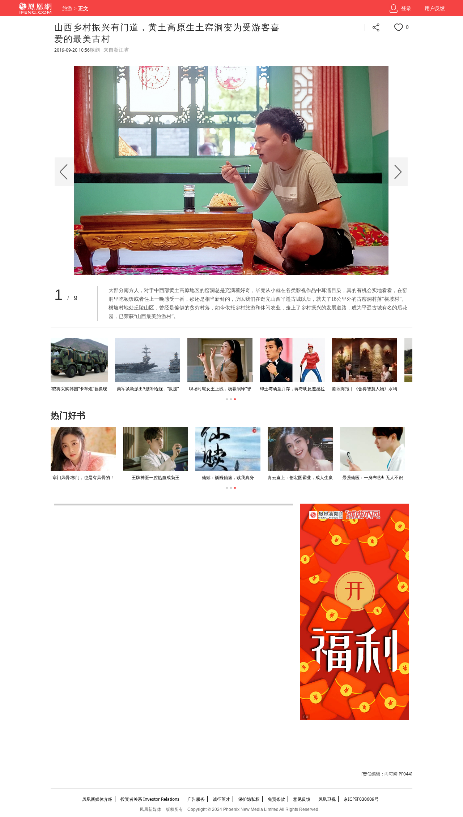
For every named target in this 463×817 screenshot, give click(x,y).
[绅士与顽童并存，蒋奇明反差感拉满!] (227, 360)
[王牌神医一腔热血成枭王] (155, 449)
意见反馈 (301, 799)
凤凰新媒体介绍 (97, 799)
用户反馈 (435, 8)
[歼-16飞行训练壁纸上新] (372, 360)
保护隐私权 (249, 799)
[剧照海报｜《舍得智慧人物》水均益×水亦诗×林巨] (300, 360)
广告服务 (196, 799)
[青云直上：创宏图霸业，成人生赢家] (300, 449)
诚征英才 (221, 799)
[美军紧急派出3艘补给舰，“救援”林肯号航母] (83, 360)
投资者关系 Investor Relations (149, 799)
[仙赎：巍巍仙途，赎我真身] (227, 449)
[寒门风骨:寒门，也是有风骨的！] (83, 449)
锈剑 (95, 50)
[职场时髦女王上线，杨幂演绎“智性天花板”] (155, 360)
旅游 (67, 8)
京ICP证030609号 (361, 799)
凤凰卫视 (327, 799)
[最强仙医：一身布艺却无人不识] (372, 449)
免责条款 (276, 799)
